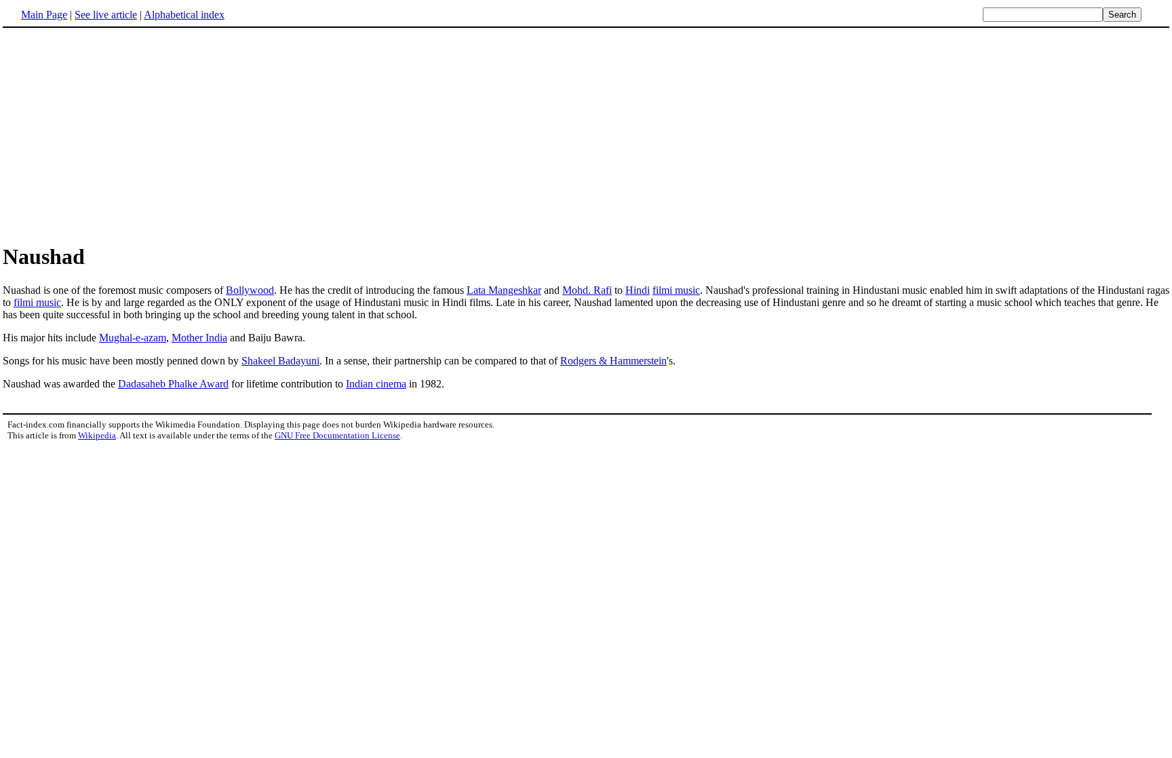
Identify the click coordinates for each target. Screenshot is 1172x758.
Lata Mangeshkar (504, 290)
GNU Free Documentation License (337, 435)
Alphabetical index (184, 14)
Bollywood (250, 290)
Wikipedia (97, 435)
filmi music (676, 290)
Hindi (637, 290)
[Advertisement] (117, 135)
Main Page (44, 14)
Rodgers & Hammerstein (613, 360)
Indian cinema (376, 384)
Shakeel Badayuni (280, 360)
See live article (106, 14)
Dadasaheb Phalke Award (173, 384)
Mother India (199, 337)
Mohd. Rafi (587, 290)
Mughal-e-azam (132, 337)
